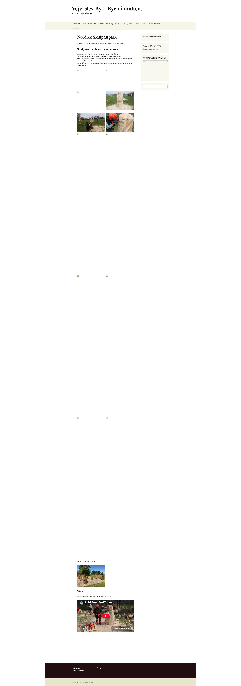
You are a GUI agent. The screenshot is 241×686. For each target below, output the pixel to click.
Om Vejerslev (127, 24)
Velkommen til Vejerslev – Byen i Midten (84, 24)
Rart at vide (75, 28)
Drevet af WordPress (86, 682)
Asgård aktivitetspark (155, 24)
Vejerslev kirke (140, 24)
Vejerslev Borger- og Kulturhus (109, 24)
